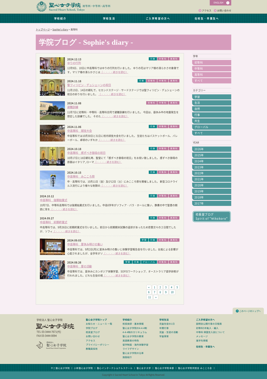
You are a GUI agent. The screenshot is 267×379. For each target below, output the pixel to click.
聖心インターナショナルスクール (115, 368)
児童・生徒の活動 (168, 332)
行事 (197, 115)
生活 (197, 102)
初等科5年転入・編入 (207, 328)
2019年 (199, 191)
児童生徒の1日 (167, 324)
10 (172, 292)
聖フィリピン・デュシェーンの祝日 (89, 85)
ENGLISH (218, 3)
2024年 (199, 161)
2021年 (199, 179)
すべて (198, 80)
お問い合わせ (224, 10)
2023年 (199, 167)
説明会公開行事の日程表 (209, 324)
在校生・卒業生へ (207, 18)
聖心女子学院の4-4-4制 (135, 328)
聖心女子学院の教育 (133, 336)
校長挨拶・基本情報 (133, 324)
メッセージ (202, 336)
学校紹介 (60, 18)
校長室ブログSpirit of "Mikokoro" (212, 216)
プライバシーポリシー (97, 345)
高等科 (198, 74)
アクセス (206, 10)
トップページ (43, 29)
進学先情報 (202, 341)
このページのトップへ (250, 311)
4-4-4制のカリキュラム (135, 332)
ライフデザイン (131, 349)
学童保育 (164, 336)
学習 (197, 97)
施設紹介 (127, 357)
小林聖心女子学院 (83, 368)
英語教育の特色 (131, 341)
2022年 (199, 173)
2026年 (199, 149)
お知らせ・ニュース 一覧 (99, 324)
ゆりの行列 (74, 63)
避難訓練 (72, 107)
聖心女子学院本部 (164, 368)
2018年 (199, 197)
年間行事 (164, 328)
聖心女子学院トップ (96, 319)
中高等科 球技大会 (79, 130)
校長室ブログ (93, 332)
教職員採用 (92, 349)
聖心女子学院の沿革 (133, 353)
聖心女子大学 (144, 368)
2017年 (199, 203)
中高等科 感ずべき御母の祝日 (86, 152)
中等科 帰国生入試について (210, 332)
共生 (197, 121)
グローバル (201, 127)
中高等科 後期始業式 (53, 200)
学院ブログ (92, 328)
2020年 (199, 185)
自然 (197, 108)
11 (149, 297)
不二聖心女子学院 (60, 368)
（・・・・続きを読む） (114, 72)
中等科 (198, 68)
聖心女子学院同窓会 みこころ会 (195, 368)
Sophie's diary (60, 29)
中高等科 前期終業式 (53, 222)
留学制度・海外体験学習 (135, 345)
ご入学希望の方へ (158, 18)
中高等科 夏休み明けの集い (85, 244)
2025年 (199, 155)
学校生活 (109, 18)
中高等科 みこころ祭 (81, 176)
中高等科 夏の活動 (79, 266)
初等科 (198, 62)
